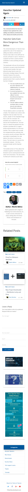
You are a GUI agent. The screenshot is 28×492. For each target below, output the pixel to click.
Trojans (7, 469)
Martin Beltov (9, 17)
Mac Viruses (8, 455)
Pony (14, 192)
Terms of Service (16, 483)
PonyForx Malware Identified (12, 258)
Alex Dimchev (12, 297)
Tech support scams (10, 465)
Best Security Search (8, 3)
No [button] (14, 175)
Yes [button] (14, 169)
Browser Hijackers (9, 451)
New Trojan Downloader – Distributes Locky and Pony (13, 292)
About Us (9, 483)
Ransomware (8, 458)
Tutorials (7, 472)
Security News (8, 20)
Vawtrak (19, 192)
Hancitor (9, 192)
